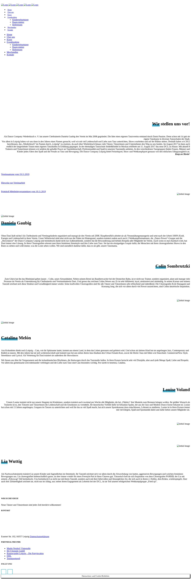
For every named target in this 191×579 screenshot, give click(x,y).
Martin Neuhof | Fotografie (18, 548)
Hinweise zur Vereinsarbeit (13, 183)
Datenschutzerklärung (39, 536)
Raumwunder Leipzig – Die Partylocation (25, 553)
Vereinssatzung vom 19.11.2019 (15, 174)
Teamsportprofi (13, 558)
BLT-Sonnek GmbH (16, 551)
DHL (9, 556)
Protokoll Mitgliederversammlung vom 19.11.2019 (23, 191)
